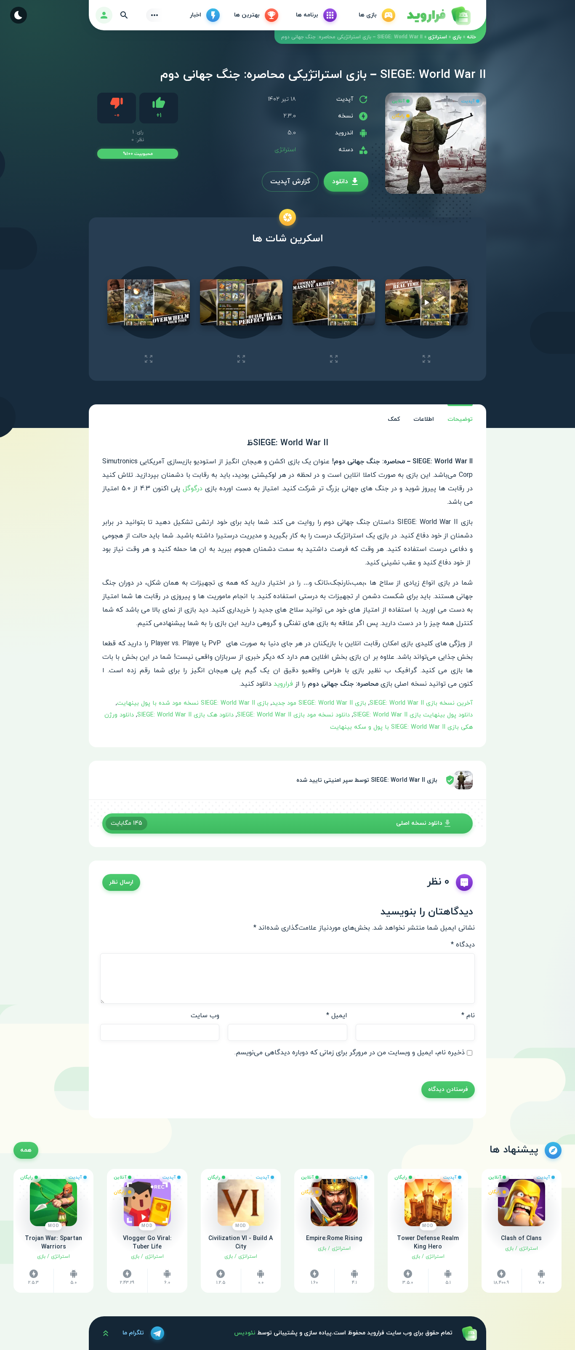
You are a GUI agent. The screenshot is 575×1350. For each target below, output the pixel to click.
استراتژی (437, 37)
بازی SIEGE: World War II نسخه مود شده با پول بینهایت (193, 703)
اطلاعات (423, 419)
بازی (457, 37)
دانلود (340, 181)
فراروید (282, 684)
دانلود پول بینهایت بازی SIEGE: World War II (413, 715)
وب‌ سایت (205, 1015)
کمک (394, 419)
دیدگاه (463, 944)
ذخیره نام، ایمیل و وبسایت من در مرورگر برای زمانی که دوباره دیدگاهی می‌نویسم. (349, 1052)
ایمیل (336, 1015)
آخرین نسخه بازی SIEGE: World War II (421, 703)
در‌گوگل (192, 488)
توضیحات (460, 419)
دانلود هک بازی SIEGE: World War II (185, 715)
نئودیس (245, 1333)
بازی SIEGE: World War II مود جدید (319, 703)
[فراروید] (438, 15)
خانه (471, 37)
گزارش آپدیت (290, 181)
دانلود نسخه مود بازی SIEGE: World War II (293, 715)
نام (468, 1015)
